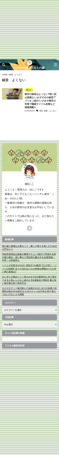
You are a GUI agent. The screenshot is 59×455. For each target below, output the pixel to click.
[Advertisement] (29, 29)
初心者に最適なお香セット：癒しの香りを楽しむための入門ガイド (29, 247)
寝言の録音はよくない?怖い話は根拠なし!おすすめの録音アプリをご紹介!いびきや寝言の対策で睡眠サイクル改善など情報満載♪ (40, 101)
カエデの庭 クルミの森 (29, 67)
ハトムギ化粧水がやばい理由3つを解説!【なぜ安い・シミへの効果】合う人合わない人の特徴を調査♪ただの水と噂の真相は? (29, 268)
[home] (29, 228)
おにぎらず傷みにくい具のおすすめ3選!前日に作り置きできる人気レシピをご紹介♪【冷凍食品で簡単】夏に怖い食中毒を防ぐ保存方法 (29, 280)
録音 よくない (50, 111)
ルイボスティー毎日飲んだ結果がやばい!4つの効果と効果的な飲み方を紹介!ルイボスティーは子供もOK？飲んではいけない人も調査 (29, 291)
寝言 (41, 111)
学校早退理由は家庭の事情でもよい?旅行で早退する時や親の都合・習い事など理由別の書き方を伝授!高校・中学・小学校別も (29, 257)
